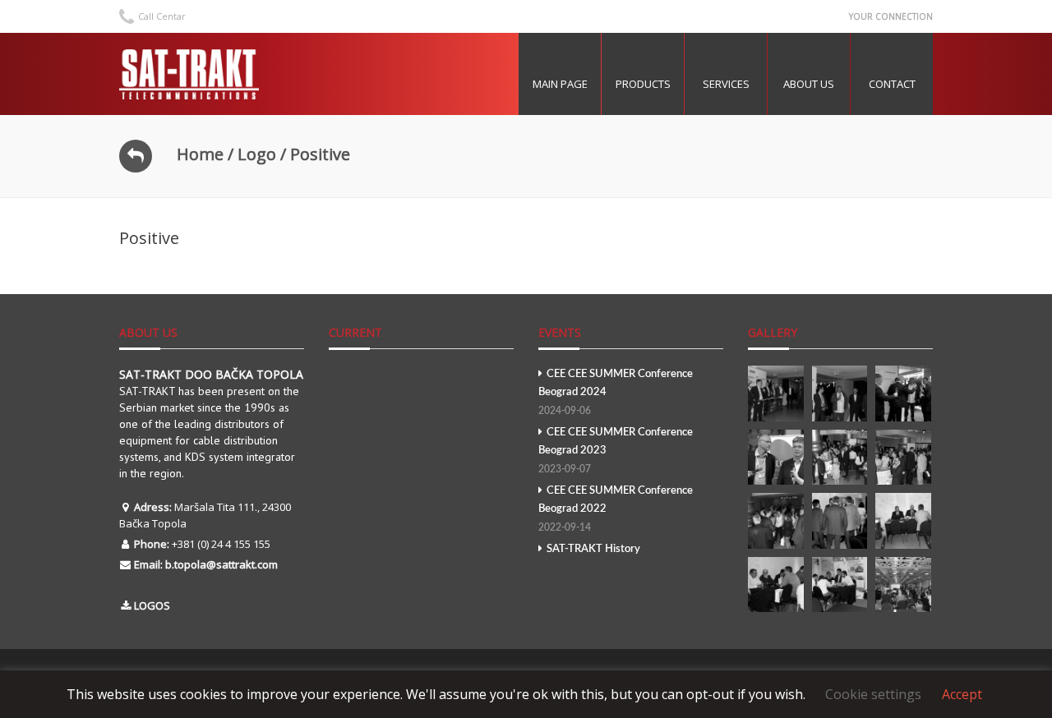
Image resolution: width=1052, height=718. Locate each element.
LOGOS (152, 605)
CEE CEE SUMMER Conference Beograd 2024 (615, 392)
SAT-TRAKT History (593, 549)
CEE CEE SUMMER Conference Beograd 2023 (615, 450)
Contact (892, 83)
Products (643, 83)
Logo (257, 154)
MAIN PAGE (560, 83)
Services (726, 83)
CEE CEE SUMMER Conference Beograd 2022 (615, 509)
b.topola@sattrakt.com (221, 564)
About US (808, 83)
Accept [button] (962, 694)
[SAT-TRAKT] (189, 74)
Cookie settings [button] (873, 694)
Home (200, 154)
